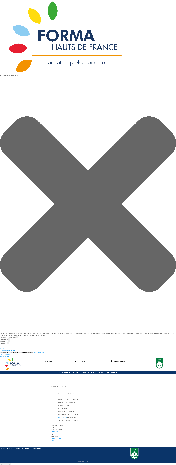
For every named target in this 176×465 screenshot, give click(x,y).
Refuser (7, 352)
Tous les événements (58, 381)
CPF (89, 372)
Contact (107, 372)
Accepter (3, 352)
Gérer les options (4, 345)
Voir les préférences (15, 352)
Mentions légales (4, 356)
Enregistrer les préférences (27, 352)
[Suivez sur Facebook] (173, 373)
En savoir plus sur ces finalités (7, 350)
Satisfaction (114, 372)
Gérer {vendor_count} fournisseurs (9, 349)
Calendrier (83, 372)
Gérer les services (4, 347)
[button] (88, 204)
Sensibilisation (75, 372)
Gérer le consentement (6, 464)
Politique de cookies (5, 354)
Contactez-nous (62, 417)
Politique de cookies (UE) (36, 448)
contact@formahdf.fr (56, 438)
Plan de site (17, 448)
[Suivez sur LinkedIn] (170, 373)
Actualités (100, 372)
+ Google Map (54, 431)
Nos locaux (94, 372)
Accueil (61, 372)
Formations (67, 372)
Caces (52, 440)
